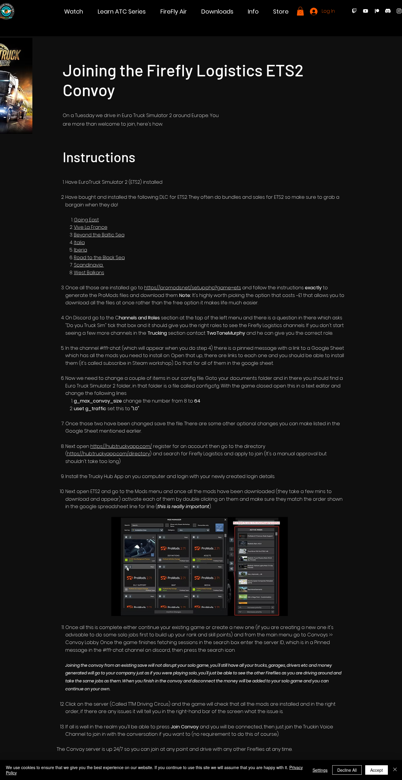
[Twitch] (354, 11)
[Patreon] (377, 11)
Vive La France (90, 227)
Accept (376, 770)
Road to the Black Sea (99, 257)
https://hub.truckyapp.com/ (121, 446)
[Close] (394, 770)
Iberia (80, 250)
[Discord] (388, 11)
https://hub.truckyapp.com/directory (108, 453)
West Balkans (89, 272)
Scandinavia (89, 265)
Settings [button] (320, 770)
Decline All (347, 770)
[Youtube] (365, 11)
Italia (79, 242)
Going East (86, 219)
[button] (73, 11)
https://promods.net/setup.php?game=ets (192, 287)
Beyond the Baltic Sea (99, 234)
